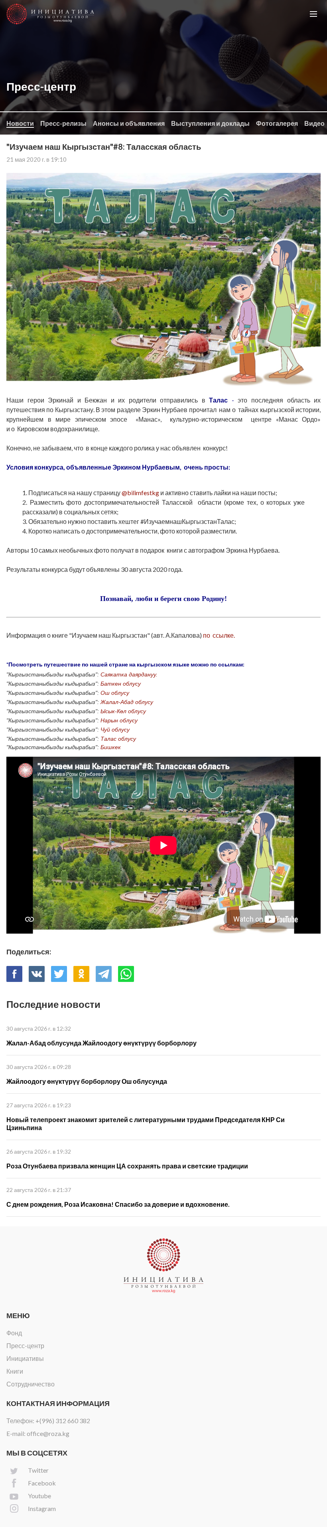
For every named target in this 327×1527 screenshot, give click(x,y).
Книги (14, 1371)
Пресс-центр (25, 1345)
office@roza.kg (48, 1433)
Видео (314, 123)
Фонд (14, 1333)
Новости (20, 123)
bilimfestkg (143, 492)
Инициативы (25, 1358)
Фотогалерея (277, 123)
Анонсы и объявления (129, 123)
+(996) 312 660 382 (62, 1420)
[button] (313, 14)
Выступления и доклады (210, 123)
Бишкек (110, 747)
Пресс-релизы (63, 123)
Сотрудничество (30, 1384)
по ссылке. (219, 635)
